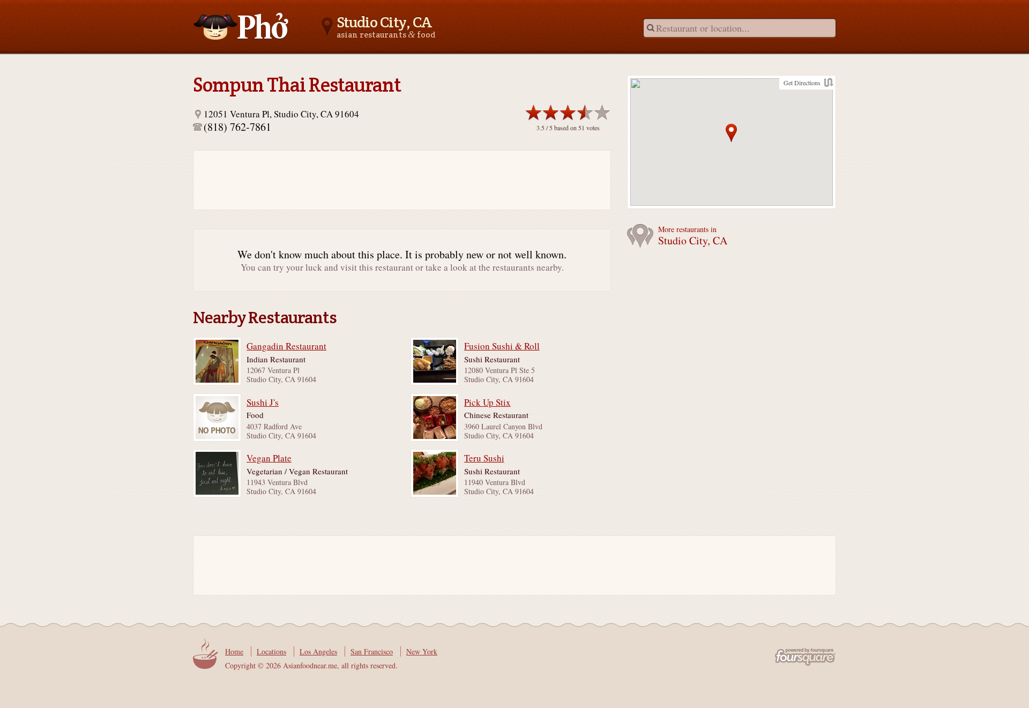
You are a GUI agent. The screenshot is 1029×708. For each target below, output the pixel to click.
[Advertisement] (397, 180)
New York (421, 651)
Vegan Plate (269, 458)
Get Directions (802, 82)
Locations (271, 651)
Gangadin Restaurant (286, 346)
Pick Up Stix (487, 402)
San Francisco (372, 651)
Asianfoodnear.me (241, 26)
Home (234, 651)
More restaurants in (692, 236)
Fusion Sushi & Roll (502, 346)
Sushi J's (263, 402)
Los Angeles (318, 651)
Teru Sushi (484, 458)
